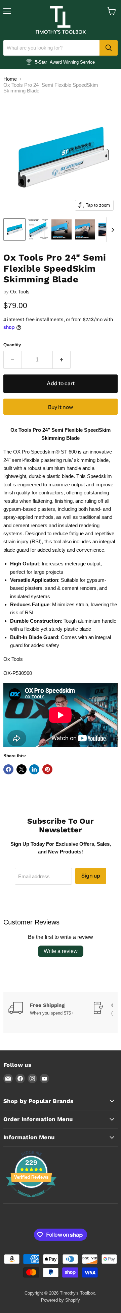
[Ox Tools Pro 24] (14, 229)
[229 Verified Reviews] (31, 1200)
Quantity (12, 344)
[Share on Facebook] (8, 769)
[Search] (108, 48)
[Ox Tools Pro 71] (61, 229)
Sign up (90, 876)
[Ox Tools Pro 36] (38, 229)
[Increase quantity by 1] (62, 360)
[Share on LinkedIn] (34, 769)
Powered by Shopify (60, 1300)
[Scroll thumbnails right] (111, 230)
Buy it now (60, 407)
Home (10, 79)
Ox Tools (20, 291)
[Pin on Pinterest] (47, 769)
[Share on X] (21, 769)
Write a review (61, 951)
